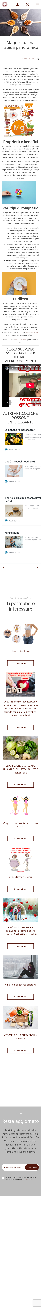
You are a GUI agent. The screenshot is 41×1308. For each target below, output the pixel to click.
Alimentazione (28, 58)
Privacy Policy (28, 1179)
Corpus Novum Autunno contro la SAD (20, 825)
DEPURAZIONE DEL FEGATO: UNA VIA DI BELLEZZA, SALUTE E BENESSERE (20, 769)
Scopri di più (20, 663)
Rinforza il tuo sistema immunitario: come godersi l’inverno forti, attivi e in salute (20, 931)
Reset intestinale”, (32, 332)
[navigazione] (37, 4)
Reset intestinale (20, 651)
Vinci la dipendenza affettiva (20, 984)
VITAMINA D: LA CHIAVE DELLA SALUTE (20, 1037)
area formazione (21, 339)
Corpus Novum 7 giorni (20, 876)
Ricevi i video (31, 1167)
